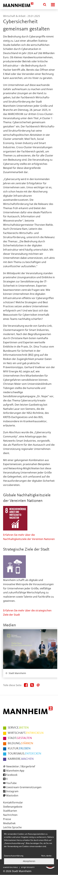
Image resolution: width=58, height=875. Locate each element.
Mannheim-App (15, 770)
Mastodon (12, 795)
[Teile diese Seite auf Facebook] (26, 685)
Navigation (53, 4)
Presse (7, 819)
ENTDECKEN (24, 753)
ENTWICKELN (25, 733)
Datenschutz (10, 867)
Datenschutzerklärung (13, 855)
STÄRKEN (20, 743)
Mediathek (9, 823)
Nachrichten (10, 815)
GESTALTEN (20, 738)
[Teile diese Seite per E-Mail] (38, 685)
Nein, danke (46, 855)
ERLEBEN (19, 748)
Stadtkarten (10, 810)
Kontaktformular (13, 802)
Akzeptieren (29, 861)
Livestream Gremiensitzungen (23, 787)
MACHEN (21, 759)
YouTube (11, 783)
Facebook (11, 775)
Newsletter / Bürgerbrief (20, 766)
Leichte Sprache (12, 827)
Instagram (12, 791)
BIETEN (18, 727)
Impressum (27, 867)
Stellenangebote (12, 806)
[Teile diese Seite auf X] (32, 685)
